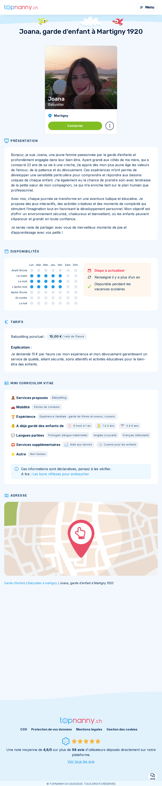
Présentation (24, 141)
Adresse (19, 495)
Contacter (75, 126)
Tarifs (17, 322)
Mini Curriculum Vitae (32, 383)
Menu (149, 7)
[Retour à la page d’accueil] (21, 7)
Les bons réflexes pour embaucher (60, 474)
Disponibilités (25, 251)
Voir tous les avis (81, 761)
